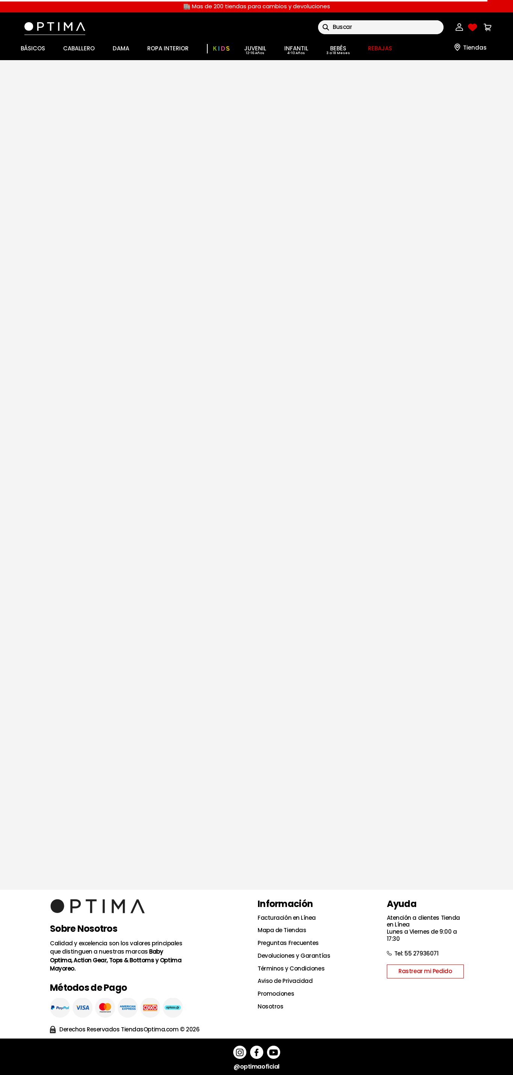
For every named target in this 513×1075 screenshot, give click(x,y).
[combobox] (390, 27)
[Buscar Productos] (335, 27)
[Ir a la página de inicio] (256, 143)
